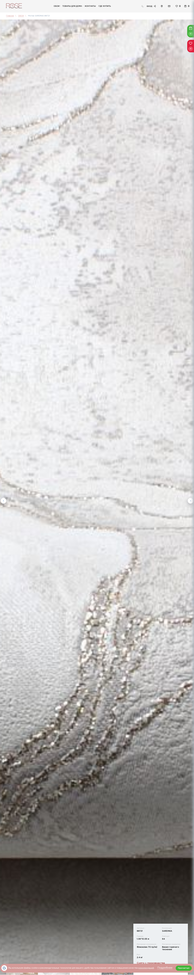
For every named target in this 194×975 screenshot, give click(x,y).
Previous (3, 501)
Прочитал (183, 968)
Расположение (162, 6)
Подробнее (164, 968)
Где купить (105, 6)
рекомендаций (146, 968)
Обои (57, 6)
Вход (149, 6)
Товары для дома (72, 6)
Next (190, 501)
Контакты (90, 6)
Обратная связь (169, 6)
